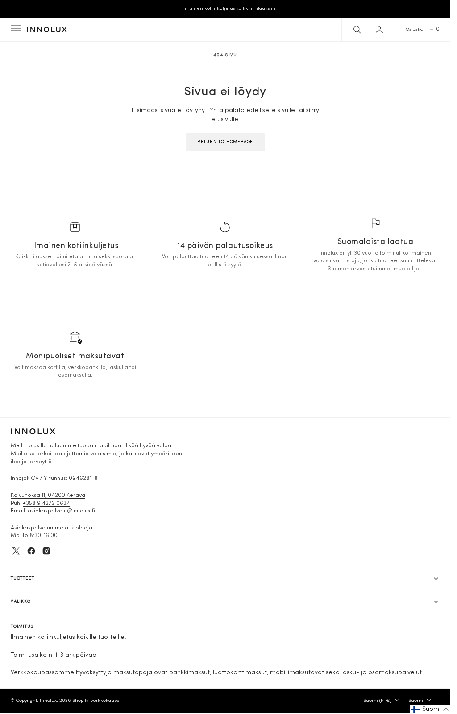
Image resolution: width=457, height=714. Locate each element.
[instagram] (46, 551)
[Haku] (356, 29)
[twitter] (16, 551)
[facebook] (31, 551)
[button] (15, 29)
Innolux (48, 700)
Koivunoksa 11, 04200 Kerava (48, 495)
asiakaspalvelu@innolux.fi (60, 511)
